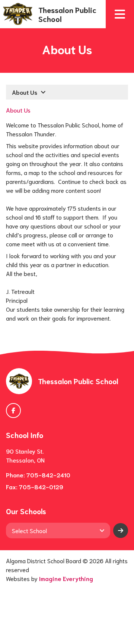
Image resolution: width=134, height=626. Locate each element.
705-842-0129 (41, 486)
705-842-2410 (48, 475)
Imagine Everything (66, 578)
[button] (120, 14)
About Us (18, 110)
